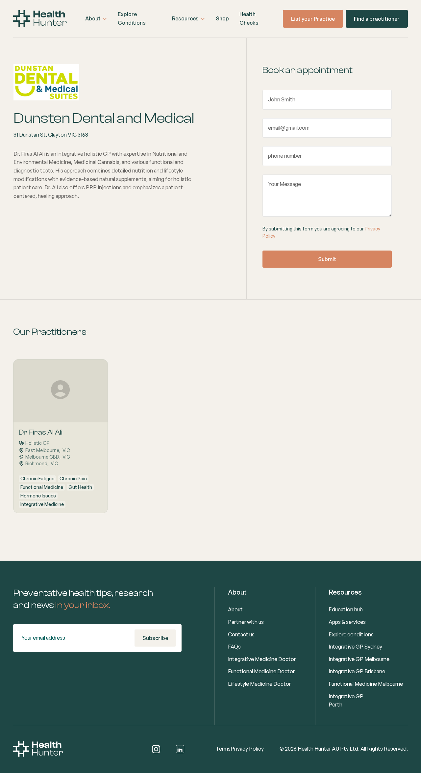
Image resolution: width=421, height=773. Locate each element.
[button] (96, 19)
